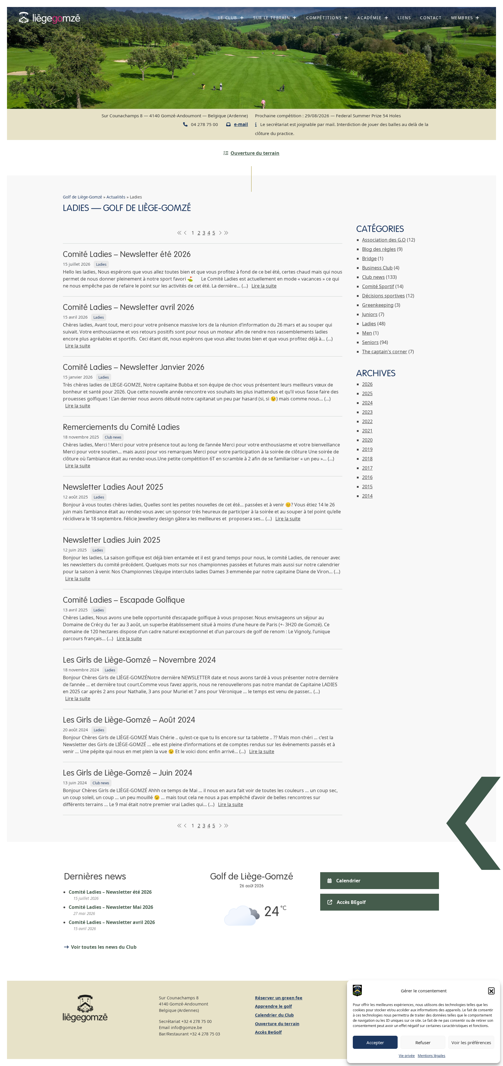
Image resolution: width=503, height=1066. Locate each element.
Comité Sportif (378, 286)
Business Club (377, 268)
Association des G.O (384, 240)
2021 (367, 431)
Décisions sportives (383, 295)
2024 (367, 403)
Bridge (369, 258)
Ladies (101, 264)
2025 (367, 393)
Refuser (423, 1042)
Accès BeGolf (268, 1032)
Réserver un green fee (278, 998)
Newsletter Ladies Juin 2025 (111, 540)
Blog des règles (379, 249)
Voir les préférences (471, 1042)
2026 (367, 384)
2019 (367, 449)
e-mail (241, 124)
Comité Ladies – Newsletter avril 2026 (128, 308)
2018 (367, 458)
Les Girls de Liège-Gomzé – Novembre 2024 (139, 660)
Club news (113, 437)
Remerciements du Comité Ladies (121, 427)
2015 (367, 486)
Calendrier (348, 880)
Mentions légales (431, 1055)
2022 (367, 421)
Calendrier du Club (274, 1015)
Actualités (116, 197)
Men (367, 333)
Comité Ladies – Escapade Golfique (124, 600)
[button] (491, 991)
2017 (367, 468)
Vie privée (407, 1055)
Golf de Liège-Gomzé (82, 197)
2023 (367, 412)
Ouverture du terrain (255, 153)
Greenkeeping (378, 305)
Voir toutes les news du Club (104, 947)
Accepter (375, 1042)
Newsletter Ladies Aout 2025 (113, 487)
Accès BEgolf (351, 902)
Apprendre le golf (273, 1006)
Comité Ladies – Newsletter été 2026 (127, 255)
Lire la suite (264, 286)
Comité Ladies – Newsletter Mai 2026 (111, 907)
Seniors (370, 342)
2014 (367, 496)
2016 (367, 477)
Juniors (370, 314)
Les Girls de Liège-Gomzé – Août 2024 (129, 720)
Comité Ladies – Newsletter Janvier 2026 (133, 367)
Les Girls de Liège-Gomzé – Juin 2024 (127, 773)
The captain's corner (384, 351)
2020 (367, 440)
